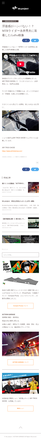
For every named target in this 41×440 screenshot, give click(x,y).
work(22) (9, 157)
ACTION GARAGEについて (21, 362)
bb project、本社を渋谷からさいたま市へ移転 (18, 201)
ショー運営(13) (16, 157)
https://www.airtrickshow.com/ (12, 151)
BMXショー (20, 408)
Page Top (20, 428)
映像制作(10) (23, 157)
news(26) (4, 157)
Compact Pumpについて (20, 306)
